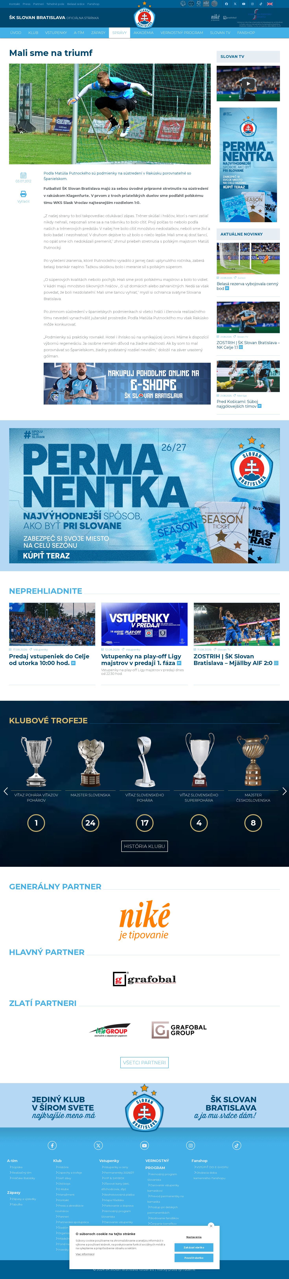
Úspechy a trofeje (70, 1172)
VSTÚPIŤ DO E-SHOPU (212, 1167)
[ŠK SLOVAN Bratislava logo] (144, 14)
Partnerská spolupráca (73, 1222)
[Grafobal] (144, 979)
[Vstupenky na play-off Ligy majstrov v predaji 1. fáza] (144, 624)
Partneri (63, 1216)
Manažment (66, 1194)
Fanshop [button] (246, 33)
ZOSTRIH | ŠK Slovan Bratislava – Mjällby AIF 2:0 (234, 659)
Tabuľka (17, 1204)
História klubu (144, 846)
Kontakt (63, 1200)
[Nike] (144, 920)
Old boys (64, 1183)
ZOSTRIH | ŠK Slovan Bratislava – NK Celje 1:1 (248, 345)
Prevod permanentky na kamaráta (165, 1198)
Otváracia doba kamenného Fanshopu (209, 1175)
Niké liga (242, 395)
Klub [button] (33, 33)
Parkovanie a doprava (118, 1205)
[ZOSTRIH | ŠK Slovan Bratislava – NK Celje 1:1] (248, 317)
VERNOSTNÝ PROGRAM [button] (182, 33)
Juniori (242, 277)
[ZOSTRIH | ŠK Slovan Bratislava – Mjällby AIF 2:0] (237, 624)
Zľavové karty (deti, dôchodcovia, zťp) (115, 1186)
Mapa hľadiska (114, 1200)
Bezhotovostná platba (119, 1194)
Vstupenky (40, 649)
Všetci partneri (144, 1062)
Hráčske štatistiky (23, 1178)
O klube (63, 1189)
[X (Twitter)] (235, 4)
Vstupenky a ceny (116, 1167)
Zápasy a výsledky (24, 1199)
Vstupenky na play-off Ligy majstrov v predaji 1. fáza (141, 659)
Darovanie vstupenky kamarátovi (117, 1224)
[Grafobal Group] (179, 1030)
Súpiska (17, 1167)
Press (26, 4)
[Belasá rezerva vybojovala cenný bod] (248, 258)
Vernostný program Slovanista (116, 1213)
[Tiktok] (261, 4)
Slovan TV (242, 336)
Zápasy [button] (98, 33)
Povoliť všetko (194, 1257)
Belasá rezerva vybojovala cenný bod (247, 286)
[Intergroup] (110, 1030)
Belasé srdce (76, 4)
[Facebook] (226, 4)
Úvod (15, 33)
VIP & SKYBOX (114, 1178)
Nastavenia (194, 1237)
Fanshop (93, 4)
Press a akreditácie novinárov (69, 1208)
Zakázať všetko (194, 1247)
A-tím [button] (79, 33)
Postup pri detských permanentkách (162, 1209)
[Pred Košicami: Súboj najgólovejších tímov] (248, 376)
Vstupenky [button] (56, 33)
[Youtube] (244, 4)
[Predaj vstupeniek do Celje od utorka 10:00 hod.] (52, 624)
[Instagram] (252, 4)
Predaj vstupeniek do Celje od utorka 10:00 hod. (49, 659)
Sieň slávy (64, 1178)
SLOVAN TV (220, 33)
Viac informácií (85, 1254)
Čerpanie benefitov (163, 1223)
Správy (119, 33)
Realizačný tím (21, 1172)
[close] (211, 1225)
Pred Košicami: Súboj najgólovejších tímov (237, 403)
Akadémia (144, 33)
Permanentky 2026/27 (119, 1172)
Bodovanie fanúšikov (164, 1218)
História (63, 1167)
